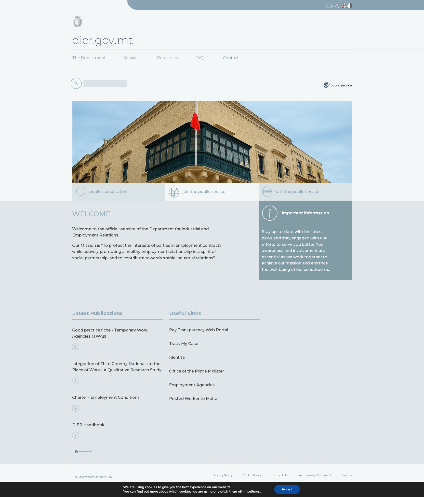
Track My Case (183, 343)
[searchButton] (77, 83)
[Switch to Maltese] (350, 6)
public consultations (109, 191)
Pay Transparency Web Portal (198, 330)
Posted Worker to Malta (193, 398)
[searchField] (105, 83)
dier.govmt (102, 40)
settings (253, 491)
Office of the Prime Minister (196, 371)
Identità (177, 357)
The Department (89, 57)
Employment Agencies (192, 385)
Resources (167, 57)
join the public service (204, 191)
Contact (231, 57)
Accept (287, 489)
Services (131, 57)
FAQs (200, 57)
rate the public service (297, 191)
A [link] (327, 6)
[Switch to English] (344, 6)
